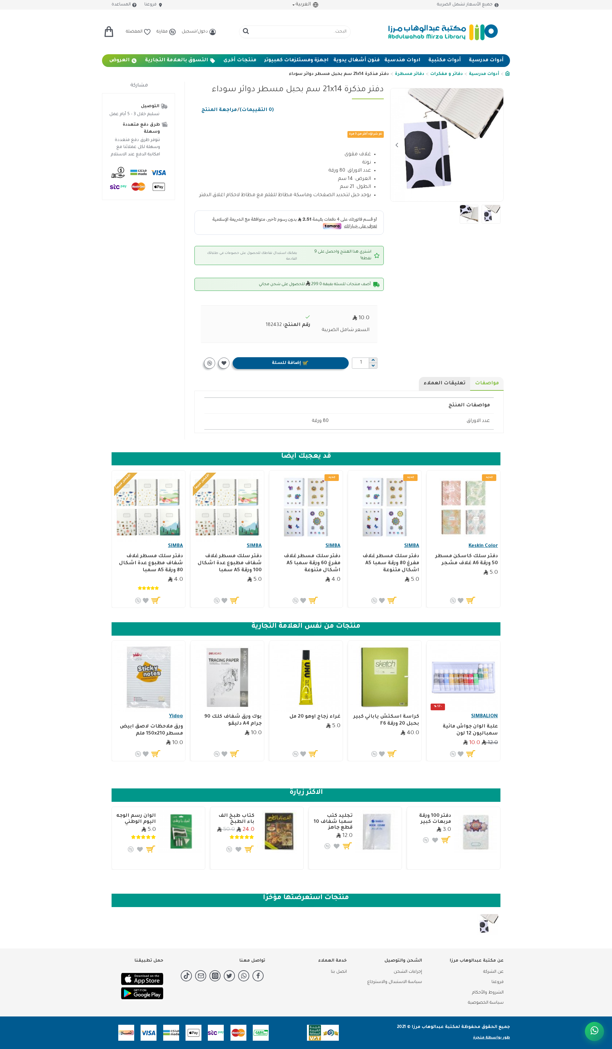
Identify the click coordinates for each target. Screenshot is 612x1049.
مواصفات (487, 383)
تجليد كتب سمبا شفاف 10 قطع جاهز (333, 822)
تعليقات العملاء (444, 383)
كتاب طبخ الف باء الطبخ (236, 819)
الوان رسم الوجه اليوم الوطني (136, 819)
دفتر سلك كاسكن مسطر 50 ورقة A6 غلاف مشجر (466, 560)
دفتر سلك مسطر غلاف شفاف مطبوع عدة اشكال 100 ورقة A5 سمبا (230, 563)
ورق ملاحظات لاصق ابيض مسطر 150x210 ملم (151, 730)
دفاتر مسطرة (409, 74)
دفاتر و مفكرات (446, 74)
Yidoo (176, 716)
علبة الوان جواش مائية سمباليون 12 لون (470, 730)
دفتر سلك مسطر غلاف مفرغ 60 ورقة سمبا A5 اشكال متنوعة (312, 563)
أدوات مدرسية (484, 74)
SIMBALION (484, 716)
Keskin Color (483, 546)
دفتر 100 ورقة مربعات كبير (435, 819)
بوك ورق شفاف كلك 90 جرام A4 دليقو (233, 720)
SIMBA (411, 546)
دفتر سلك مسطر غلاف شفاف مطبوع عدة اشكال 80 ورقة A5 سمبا (151, 563)
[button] (497, 144)
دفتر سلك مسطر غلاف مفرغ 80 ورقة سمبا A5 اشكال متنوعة (390, 563)
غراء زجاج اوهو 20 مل (314, 717)
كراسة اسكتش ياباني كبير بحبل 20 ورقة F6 (386, 720)
